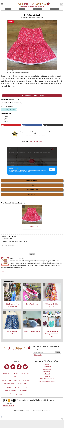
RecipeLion (47, 376)
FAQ (15, 377)
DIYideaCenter (47, 371)
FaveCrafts (47, 364)
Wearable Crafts (32, 180)
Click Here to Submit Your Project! (35, 135)
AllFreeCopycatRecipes (47, 379)
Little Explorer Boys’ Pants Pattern (12, 305)
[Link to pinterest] (19, 366)
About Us (6, 373)
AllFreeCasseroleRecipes (47, 381)
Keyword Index (9, 384)
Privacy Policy (22, 384)
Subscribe (8, 387)
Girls (32, 185)
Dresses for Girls (32, 190)
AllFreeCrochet (47, 367)
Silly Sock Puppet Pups (32, 331)
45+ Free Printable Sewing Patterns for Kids (51, 333)
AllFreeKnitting (47, 369)
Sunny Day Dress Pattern (12, 332)
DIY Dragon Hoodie (36, 141)
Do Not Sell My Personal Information (15, 380)
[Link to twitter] (12, 366)
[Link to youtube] (25, 366)
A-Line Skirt (32, 194)
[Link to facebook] (6, 366)
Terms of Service (10, 391)
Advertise (14, 373)
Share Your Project (20, 387)
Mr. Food (47, 374)
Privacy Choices (16, 394)
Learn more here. (8, 406)
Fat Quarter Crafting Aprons (51, 305)
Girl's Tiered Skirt (32, 227)
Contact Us (24, 373)
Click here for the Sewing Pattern (32, 96)
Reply (2, 271)
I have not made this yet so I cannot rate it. (15, 241)
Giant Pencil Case (32, 304)
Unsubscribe (23, 391)
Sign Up (58, 352)
